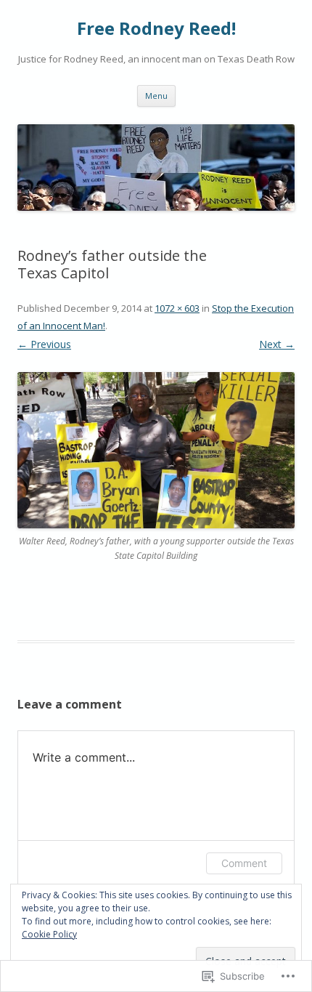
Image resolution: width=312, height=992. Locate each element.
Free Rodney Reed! (156, 28)
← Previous (44, 344)
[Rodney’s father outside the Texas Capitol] (156, 450)
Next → (277, 344)
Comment (244, 863)
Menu (156, 95)
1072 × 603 (177, 308)
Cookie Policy (49, 934)
